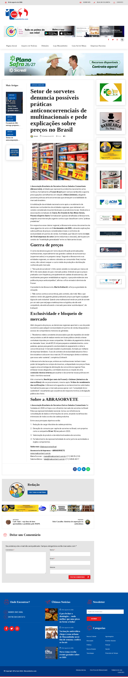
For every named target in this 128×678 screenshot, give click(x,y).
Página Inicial (11, 46)
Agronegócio (109, 636)
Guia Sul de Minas (79, 46)
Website (52, 567)
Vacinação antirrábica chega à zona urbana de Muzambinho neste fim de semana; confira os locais (70, 636)
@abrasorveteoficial (48, 447)
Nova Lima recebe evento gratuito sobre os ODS (69, 655)
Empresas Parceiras (98, 46)
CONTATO (121, 672)
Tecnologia (90, 653)
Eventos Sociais (110, 641)
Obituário (45, 46)
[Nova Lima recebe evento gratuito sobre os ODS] (14, 103)
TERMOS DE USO (116, 670)
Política (89, 645)
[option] (60, 161)
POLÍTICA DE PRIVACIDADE (98, 670)
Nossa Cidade (91, 636)
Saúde (107, 649)
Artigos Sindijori (12, 96)
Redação (36, 136)
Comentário (10, 550)
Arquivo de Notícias (29, 46)
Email (52, 558)
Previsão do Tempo (111, 653)
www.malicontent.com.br (40, 453)
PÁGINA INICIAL (81, 670)
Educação (90, 641)
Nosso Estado (91, 649)
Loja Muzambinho (60, 46)
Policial (107, 645)
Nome (52, 550)
